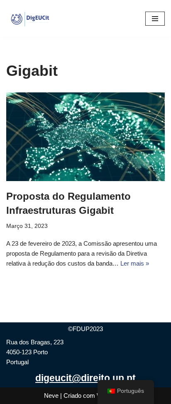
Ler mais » (134, 263)
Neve (51, 395)
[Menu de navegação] (155, 19)
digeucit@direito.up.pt (85, 378)
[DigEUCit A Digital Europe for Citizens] (31, 18)
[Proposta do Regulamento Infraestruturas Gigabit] (85, 136)
